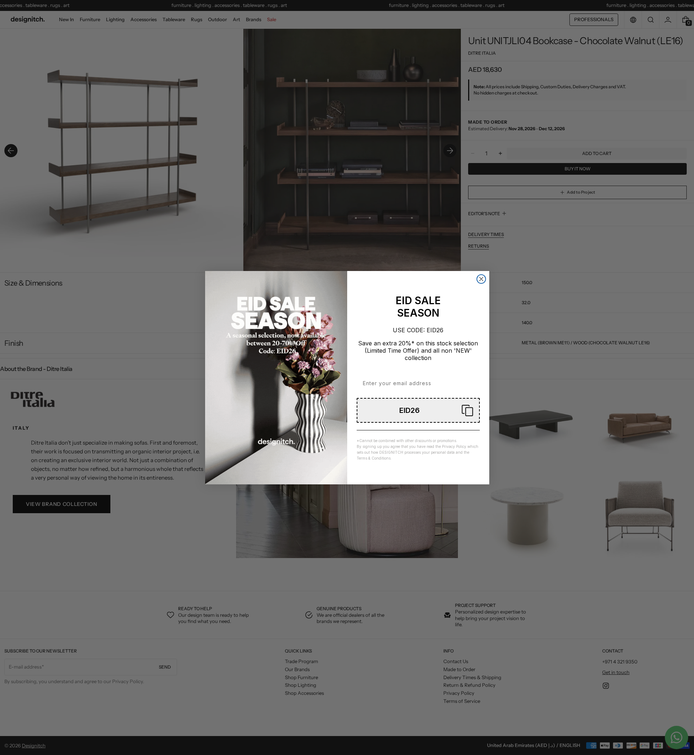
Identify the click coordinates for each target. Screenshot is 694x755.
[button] (418, 410)
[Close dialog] (481, 279)
